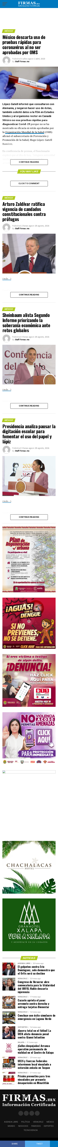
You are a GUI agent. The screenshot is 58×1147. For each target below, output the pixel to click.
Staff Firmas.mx (22, 61)
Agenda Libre (11, 1122)
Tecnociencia (31, 1130)
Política (25, 1122)
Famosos (36, 1126)
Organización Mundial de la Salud (24, 132)
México (50, 1122)
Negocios (23, 1126)
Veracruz (38, 1122)
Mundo (11, 1126)
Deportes (48, 1126)
